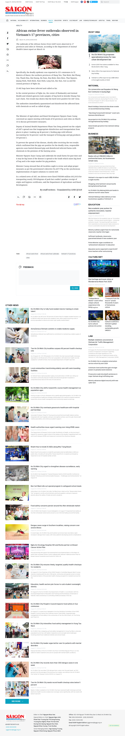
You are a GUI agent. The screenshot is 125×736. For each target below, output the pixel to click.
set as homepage (114, 725)
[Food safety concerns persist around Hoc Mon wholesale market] (17, 512)
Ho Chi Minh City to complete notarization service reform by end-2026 (102, 362)
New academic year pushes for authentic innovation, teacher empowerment (100, 210)
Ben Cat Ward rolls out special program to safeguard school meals (56, 486)
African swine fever (32, 254)
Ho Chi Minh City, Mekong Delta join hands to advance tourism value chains (103, 191)
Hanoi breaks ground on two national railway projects (103, 127)
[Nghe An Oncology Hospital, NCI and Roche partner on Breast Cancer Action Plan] (17, 551)
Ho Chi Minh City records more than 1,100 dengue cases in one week (54, 664)
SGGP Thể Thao (40, 2)
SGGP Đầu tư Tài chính (54, 2)
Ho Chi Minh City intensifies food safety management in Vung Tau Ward (56, 624)
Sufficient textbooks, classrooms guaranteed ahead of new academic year (102, 237)
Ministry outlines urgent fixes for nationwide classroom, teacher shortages (103, 231)
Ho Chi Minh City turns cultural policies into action (94, 324)
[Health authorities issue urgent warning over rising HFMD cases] (17, 434)
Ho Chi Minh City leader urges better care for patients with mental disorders (56, 644)
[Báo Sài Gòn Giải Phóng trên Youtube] (85, 2)
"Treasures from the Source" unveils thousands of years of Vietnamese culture (112, 303)
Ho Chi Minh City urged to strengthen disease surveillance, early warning (55, 467)
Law (80, 20)
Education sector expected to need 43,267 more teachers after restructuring (103, 250)
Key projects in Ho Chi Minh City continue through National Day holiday (102, 120)
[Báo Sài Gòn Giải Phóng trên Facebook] (82, 2)
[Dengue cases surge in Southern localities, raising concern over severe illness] (17, 532)
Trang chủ (7, 20)
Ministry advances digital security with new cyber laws (103, 382)
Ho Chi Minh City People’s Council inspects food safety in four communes (54, 605)
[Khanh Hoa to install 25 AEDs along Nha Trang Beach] (17, 453)
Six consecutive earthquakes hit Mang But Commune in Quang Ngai (103, 90)
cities (28, 258)
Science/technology (90, 20)
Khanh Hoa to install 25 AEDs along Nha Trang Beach (51, 447)
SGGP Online (29, 2)
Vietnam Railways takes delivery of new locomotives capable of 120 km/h (102, 198)
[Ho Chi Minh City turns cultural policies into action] (95, 315)
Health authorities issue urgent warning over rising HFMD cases (55, 427)
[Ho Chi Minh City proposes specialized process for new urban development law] (104, 43)
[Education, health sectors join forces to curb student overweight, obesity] (17, 591)
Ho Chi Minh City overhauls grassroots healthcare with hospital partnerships (55, 408)
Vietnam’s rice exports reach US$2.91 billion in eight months (103, 179)
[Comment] (7, 65)
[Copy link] (7, 60)
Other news (12, 305)
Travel (108, 20)
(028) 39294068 (11, 727)
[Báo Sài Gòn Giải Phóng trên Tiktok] (88, 2)
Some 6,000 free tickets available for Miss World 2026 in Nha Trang (105, 66)
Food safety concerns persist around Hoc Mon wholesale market (55, 506)
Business (44, 20)
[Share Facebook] (7, 38)
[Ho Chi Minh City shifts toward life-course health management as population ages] (17, 394)
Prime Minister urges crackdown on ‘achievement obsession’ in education (101, 244)
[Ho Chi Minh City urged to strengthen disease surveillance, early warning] (17, 473)
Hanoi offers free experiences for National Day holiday (105, 72)
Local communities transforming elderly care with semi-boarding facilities (55, 369)
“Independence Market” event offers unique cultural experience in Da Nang (95, 303)
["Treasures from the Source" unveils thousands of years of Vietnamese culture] (112, 292)
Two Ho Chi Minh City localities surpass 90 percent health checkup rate (56, 349)
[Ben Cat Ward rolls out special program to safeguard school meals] (17, 493)
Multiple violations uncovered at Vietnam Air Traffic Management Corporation (100, 342)
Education (57, 20)
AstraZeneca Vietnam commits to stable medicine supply (53, 329)
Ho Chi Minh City (23, 20)
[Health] (7, 71)
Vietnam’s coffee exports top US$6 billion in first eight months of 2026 (105, 79)
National (13, 20)
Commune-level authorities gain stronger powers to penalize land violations (102, 369)
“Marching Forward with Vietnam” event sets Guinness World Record (104, 114)
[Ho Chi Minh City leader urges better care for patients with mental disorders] (17, 650)
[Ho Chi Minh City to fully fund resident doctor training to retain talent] (17, 315)
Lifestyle (102, 20)
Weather (115, 20)
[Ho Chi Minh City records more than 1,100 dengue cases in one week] (17, 669)
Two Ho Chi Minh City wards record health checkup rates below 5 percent (55, 683)
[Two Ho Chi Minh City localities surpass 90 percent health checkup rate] (17, 355)
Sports (65, 20)
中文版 (66, 2)
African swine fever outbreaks (50, 254)
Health (50, 20)
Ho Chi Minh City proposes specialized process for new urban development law (104, 57)
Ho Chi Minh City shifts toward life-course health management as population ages (56, 389)
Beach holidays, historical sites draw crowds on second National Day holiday (103, 108)
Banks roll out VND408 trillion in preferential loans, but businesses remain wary (101, 158)
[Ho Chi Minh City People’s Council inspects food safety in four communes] (17, 610)
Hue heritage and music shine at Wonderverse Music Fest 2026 (100, 280)
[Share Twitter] (7, 44)
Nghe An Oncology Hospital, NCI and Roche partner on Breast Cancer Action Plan (54, 546)
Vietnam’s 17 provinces (68, 254)
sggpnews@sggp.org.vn (13, 730)
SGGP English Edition (19, 11)
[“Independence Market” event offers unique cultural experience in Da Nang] (95, 292)
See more (16, 701)
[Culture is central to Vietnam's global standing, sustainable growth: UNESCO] (112, 315)
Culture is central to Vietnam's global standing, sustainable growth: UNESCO (112, 326)
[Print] (7, 54)
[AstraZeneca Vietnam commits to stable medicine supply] (17, 335)
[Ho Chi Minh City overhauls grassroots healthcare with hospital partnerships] (17, 414)
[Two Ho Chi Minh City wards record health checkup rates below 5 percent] (17, 689)
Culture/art (73, 20)
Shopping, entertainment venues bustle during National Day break (102, 185)
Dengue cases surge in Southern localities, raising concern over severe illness (55, 526)
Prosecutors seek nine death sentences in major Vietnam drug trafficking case (102, 375)
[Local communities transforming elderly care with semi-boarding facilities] (17, 375)
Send (76, 288)
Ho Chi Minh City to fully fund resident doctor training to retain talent (55, 310)
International (34, 20)
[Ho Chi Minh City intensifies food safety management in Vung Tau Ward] (17, 630)
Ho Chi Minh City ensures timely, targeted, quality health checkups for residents (56, 566)
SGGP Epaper (75, 2)
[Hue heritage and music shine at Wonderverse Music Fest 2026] (104, 268)
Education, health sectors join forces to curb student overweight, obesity (56, 585)
